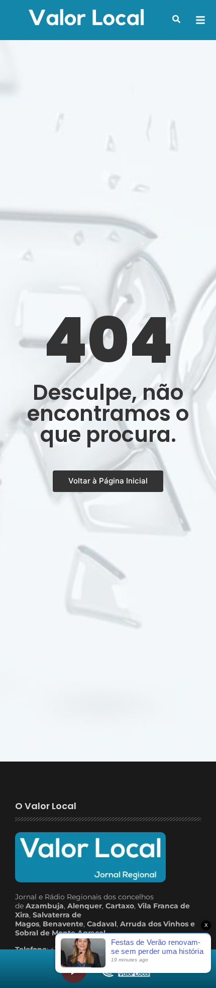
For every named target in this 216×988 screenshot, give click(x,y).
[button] (176, 19)
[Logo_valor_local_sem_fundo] (86, 18)
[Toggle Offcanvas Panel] (200, 20)
